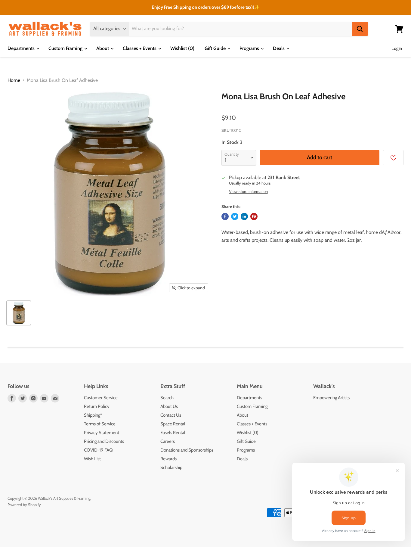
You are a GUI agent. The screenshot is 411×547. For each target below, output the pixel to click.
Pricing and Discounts (104, 441)
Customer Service (101, 397)
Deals (279, 48)
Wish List (92, 459)
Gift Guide (216, 48)
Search (167, 397)
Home (14, 80)
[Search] (360, 29)
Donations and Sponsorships (186, 450)
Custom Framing (66, 48)
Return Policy (97, 406)
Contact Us (170, 415)
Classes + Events (140, 48)
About (103, 48)
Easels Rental (172, 432)
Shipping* (93, 415)
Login (396, 48)
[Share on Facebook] (225, 216)
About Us (169, 406)
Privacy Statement (101, 432)
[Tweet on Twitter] (234, 216)
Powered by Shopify (24, 504)
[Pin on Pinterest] (254, 216)
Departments (22, 48)
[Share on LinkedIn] (244, 216)
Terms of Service (100, 424)
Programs (249, 48)
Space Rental (172, 424)
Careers (167, 441)
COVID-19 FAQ (98, 450)
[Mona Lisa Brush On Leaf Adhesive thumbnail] (19, 313)
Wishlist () (182, 48)
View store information (248, 192)
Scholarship (171, 467)
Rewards (168, 459)
